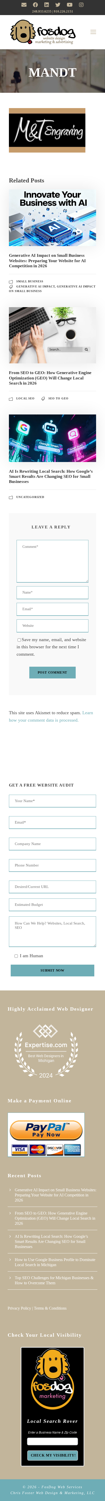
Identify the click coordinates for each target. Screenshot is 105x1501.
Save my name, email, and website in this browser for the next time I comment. (51, 647)
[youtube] (70, 5)
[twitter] (57, 5)
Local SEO (25, 398)
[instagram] (81, 5)
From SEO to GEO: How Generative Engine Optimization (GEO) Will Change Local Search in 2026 (50, 378)
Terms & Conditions (50, 1308)
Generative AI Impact (35, 286)
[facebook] (35, 5)
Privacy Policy (19, 1308)
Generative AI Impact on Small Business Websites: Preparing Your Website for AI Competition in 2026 (47, 260)
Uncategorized (30, 497)
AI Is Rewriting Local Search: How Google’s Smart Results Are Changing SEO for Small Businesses (51, 476)
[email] (24, 5)
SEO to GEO (58, 398)
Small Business (29, 281)
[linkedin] (46, 5)
